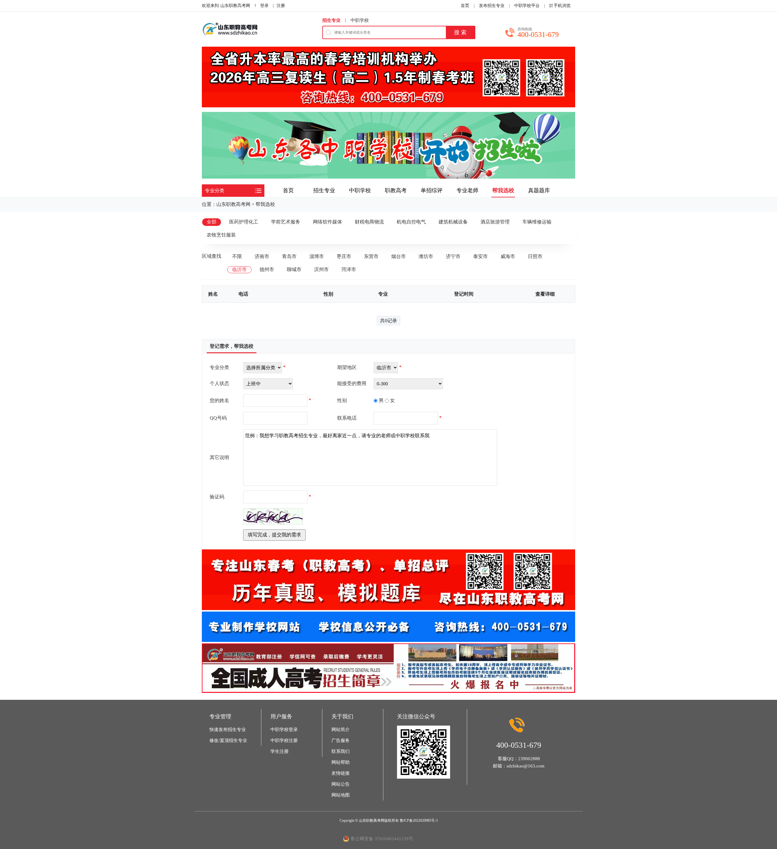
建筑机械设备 (453, 221)
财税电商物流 (369, 221)
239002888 (529, 758)
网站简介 (340, 729)
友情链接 (340, 773)
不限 (237, 256)
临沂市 (239, 269)
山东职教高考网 (235, 5)
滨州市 (321, 269)
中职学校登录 (284, 729)
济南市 (262, 256)
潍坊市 (426, 256)
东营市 (371, 256)
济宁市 (453, 256)
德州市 (267, 269)
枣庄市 (344, 256)
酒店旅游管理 (495, 221)
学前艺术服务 (285, 221)
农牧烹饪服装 (221, 234)
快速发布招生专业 (227, 729)
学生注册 (279, 751)
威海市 (507, 256)
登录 (264, 5)
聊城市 (294, 269)
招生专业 (331, 20)
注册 (281, 5)
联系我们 (340, 751)
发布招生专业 (491, 5)
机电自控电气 (411, 221)
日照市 (535, 256)
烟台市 (398, 256)
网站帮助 (340, 762)
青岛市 (289, 256)
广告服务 (340, 740)
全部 (211, 221)
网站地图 (340, 795)
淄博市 (316, 256)
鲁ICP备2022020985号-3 (419, 820)
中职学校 (360, 20)
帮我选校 (265, 204)
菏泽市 (348, 269)
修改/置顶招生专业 (228, 740)
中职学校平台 (527, 5)
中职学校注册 (284, 740)
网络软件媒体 (327, 221)
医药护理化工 (243, 221)
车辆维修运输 (536, 221)
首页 (465, 5)
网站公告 (340, 784)
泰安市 (480, 256)
